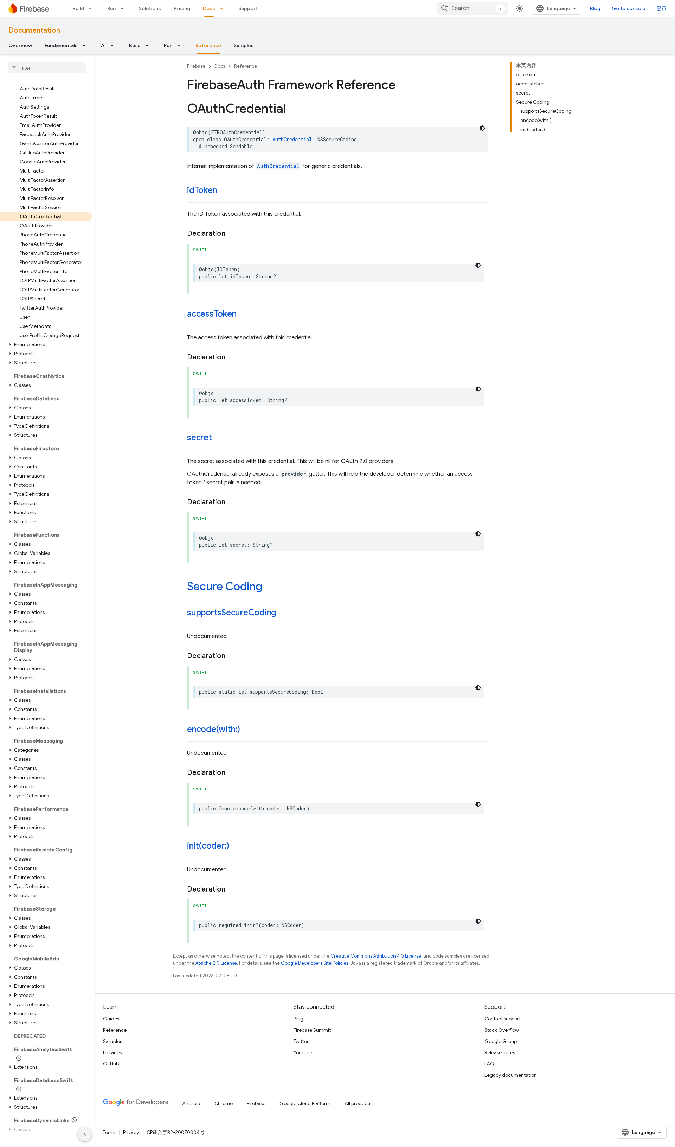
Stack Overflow (501, 1030)
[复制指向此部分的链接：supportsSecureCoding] (283, 613)
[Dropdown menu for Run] (124, 8)
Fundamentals (61, 45)
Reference (208, 45)
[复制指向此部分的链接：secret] (219, 438)
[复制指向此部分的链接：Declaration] (232, 233)
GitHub (111, 1064)
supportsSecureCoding (231, 612)
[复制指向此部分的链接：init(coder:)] (236, 846)
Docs (209, 8)
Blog (595, 8)
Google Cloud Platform (304, 1103)
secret (199, 437)
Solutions (150, 8)
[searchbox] (47, 67)
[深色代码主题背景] (482, 128)
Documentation (34, 30)
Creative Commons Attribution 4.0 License (375, 956)
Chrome (223, 1103)
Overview (20, 45)
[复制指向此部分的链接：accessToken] (243, 314)
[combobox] (472, 8)
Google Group (500, 1041)
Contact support (502, 1019)
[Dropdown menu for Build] (92, 8)
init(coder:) (208, 846)
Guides (111, 1019)
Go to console (628, 8)
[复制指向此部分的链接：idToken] (224, 191)
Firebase (196, 66)
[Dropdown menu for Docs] (223, 8)
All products (358, 1103)
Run (111, 8)
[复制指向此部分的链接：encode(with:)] (247, 730)
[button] (46, 344)
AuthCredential (292, 139)
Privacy (131, 1132)
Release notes (499, 1052)
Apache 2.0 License (216, 963)
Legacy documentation (510, 1075)
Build (78, 8)
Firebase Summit (312, 1030)
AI (103, 45)
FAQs (490, 1064)
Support (248, 8)
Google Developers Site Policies (314, 963)
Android (191, 1103)
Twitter (301, 1041)
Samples (244, 45)
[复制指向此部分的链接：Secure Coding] (269, 587)
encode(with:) (213, 729)
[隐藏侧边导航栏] (85, 1134)
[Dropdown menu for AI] (114, 45)
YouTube (303, 1052)
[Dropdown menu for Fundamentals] (86, 45)
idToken (202, 190)
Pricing (182, 8)
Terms (109, 1132)
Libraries (112, 1052)
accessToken (211, 314)
